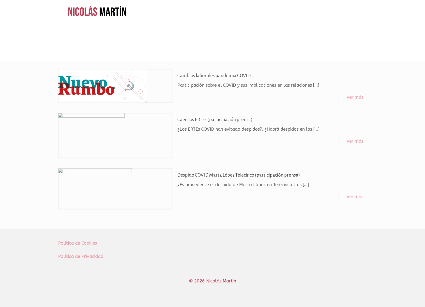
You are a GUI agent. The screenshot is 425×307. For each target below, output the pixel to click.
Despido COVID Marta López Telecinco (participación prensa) (238, 175)
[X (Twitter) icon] (207, 289)
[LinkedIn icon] (218, 289)
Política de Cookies (77, 243)
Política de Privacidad (80, 256)
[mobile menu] (360, 11)
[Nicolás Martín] (97, 11)
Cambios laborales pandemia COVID (214, 75)
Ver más (355, 97)
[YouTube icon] (212, 289)
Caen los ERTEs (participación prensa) (215, 119)
